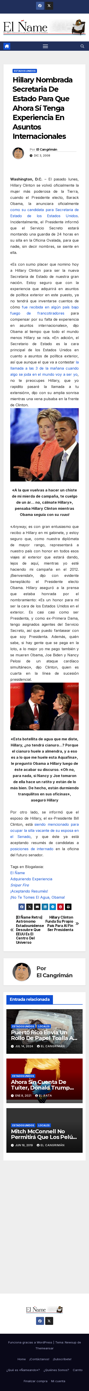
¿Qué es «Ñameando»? (23, 1370)
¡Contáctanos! (39, 1359)
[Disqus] (44, 1221)
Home (22, 1359)
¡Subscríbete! (62, 1359)
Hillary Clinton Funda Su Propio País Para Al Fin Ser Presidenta (59, 923)
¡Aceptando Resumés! (29, 891)
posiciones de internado (31, 849)
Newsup (70, 1342)
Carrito (78, 1370)
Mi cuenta (58, 1381)
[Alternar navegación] (45, 46)
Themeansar (44, 1348)
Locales (44, 1026)
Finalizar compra (35, 1381)
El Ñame (17, 873)
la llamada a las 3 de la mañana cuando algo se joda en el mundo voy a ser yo (44, 368)
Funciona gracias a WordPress (30, 1342)
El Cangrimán (46, 149)
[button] (82, 46)
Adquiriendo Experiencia (31, 879)
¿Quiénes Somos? (56, 1370)
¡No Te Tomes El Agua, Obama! (37, 897)
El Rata (45, 1095)
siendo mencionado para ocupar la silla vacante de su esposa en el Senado (44, 830)
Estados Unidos (25, 71)
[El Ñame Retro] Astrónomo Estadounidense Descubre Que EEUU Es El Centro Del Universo (30, 930)
